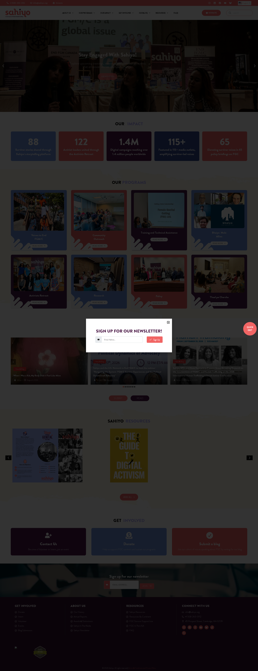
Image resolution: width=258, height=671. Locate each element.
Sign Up (156, 339)
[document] (129, 335)
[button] (168, 322)
